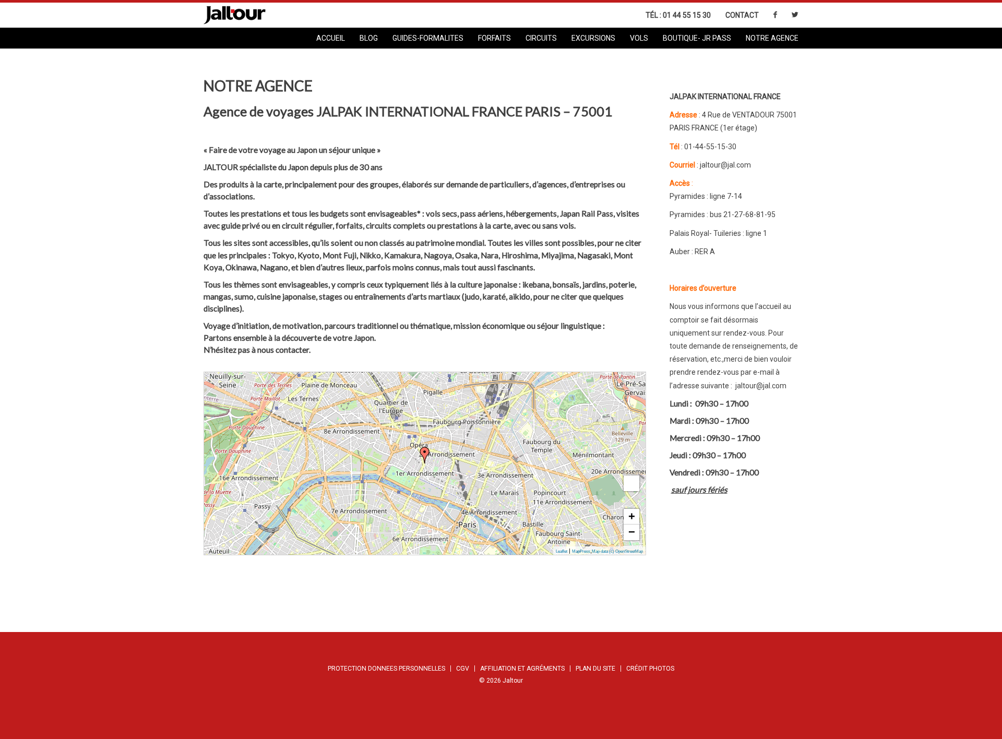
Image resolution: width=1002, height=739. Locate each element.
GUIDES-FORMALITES (427, 38)
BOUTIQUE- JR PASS (697, 38)
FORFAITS (494, 38)
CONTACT (742, 15)
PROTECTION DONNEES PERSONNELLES (386, 668)
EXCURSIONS (593, 38)
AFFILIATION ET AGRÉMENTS (522, 668)
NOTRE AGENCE (772, 38)
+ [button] (631, 516)
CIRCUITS (541, 38)
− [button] (631, 532)
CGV (462, 668)
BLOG (369, 38)
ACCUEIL (330, 38)
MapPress (581, 551)
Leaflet (561, 551)
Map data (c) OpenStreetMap (617, 551)
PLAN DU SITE (595, 668)
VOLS (639, 38)
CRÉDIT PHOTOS (650, 668)
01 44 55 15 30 (687, 15)
